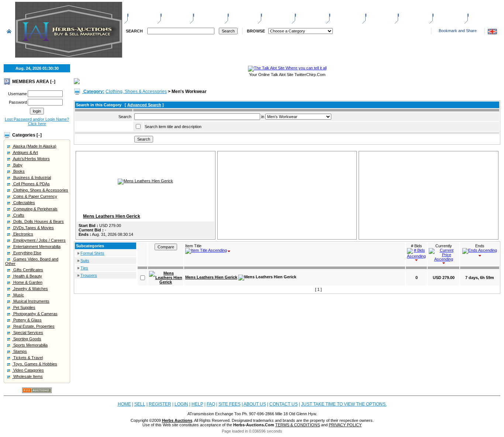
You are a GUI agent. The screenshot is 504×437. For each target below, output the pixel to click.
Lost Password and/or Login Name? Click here (37, 121)
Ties (84, 268)
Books (18, 171)
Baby (17, 165)
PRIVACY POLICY (345, 425)
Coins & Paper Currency (34, 196)
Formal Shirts (92, 253)
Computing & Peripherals (35, 209)
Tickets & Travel (27, 357)
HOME (137, 15)
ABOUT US (446, 15)
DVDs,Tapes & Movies (33, 228)
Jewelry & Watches (30, 288)
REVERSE (308, 15)
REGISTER (207, 15)
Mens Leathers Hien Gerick (111, 216)
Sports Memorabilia (30, 345)
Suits (84, 260)
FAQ (211, 404)
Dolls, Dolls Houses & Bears (38, 221)
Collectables (23, 202)
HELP (374, 15)
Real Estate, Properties (33, 326)
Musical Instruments (30, 301)
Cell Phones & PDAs (31, 184)
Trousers (88, 275)
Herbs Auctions (177, 420)
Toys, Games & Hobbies (34, 364)
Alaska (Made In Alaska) (34, 146)
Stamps (19, 351)
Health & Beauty (27, 276)
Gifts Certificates (27, 270)
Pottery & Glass (27, 320)
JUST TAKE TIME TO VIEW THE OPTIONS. (344, 404)
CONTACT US (484, 15)
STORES (273, 15)
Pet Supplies (23, 307)
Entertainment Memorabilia (36, 246)
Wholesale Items (27, 376)
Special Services (27, 332)
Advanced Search (144, 105)
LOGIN (238, 15)
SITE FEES (411, 15)
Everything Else (26, 253)
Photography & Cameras (35, 314)
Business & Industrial (31, 177)
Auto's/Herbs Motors (31, 158)
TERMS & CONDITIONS (297, 425)
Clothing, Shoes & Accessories (40, 190)
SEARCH (134, 31)
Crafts (18, 215)
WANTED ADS (346, 15)
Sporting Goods (26, 339)
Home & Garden (27, 282)
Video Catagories (28, 370)
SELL (169, 15)
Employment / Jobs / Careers (39, 240)
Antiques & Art (25, 152)
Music (18, 295)
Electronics (22, 234)
